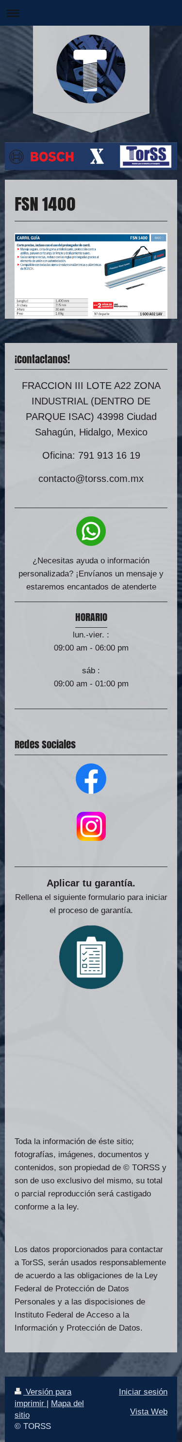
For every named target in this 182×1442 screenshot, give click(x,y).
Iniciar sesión (143, 1391)
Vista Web (148, 1411)
